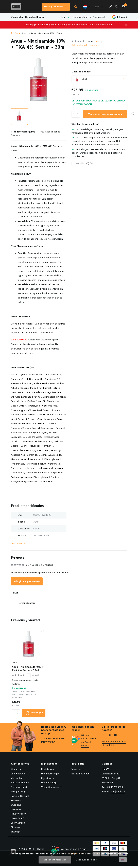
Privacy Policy (18, 814)
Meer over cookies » (86, 859)
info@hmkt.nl (118, 791)
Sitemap (15, 827)
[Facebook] (103, 736)
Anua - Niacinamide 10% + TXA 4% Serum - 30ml (27, 668)
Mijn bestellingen (50, 773)
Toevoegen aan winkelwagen (105, 114)
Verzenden (17, 17)
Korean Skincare (27, 603)
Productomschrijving (23, 131)
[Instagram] (109, 736)
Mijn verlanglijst (49, 782)
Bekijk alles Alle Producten (86, 45)
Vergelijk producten (51, 787)
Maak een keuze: (81, 71)
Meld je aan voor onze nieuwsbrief (114, 743)
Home (25, 33)
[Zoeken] (75, 6)
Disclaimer (16, 809)
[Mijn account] (110, 7)
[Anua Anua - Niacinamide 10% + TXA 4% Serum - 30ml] (28, 644)
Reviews (15, 135)
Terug (17, 33)
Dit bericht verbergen (55, 859)
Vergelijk (80, 163)
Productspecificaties (49, 131)
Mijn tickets (47, 778)
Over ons (16, 805)
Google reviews (86, 744)
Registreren (47, 769)
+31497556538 (115, 787)
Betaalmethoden (34, 17)
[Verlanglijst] (116, 7)
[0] (122, 7)
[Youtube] (115, 736)
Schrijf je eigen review (26, 581)
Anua (97, 41)
